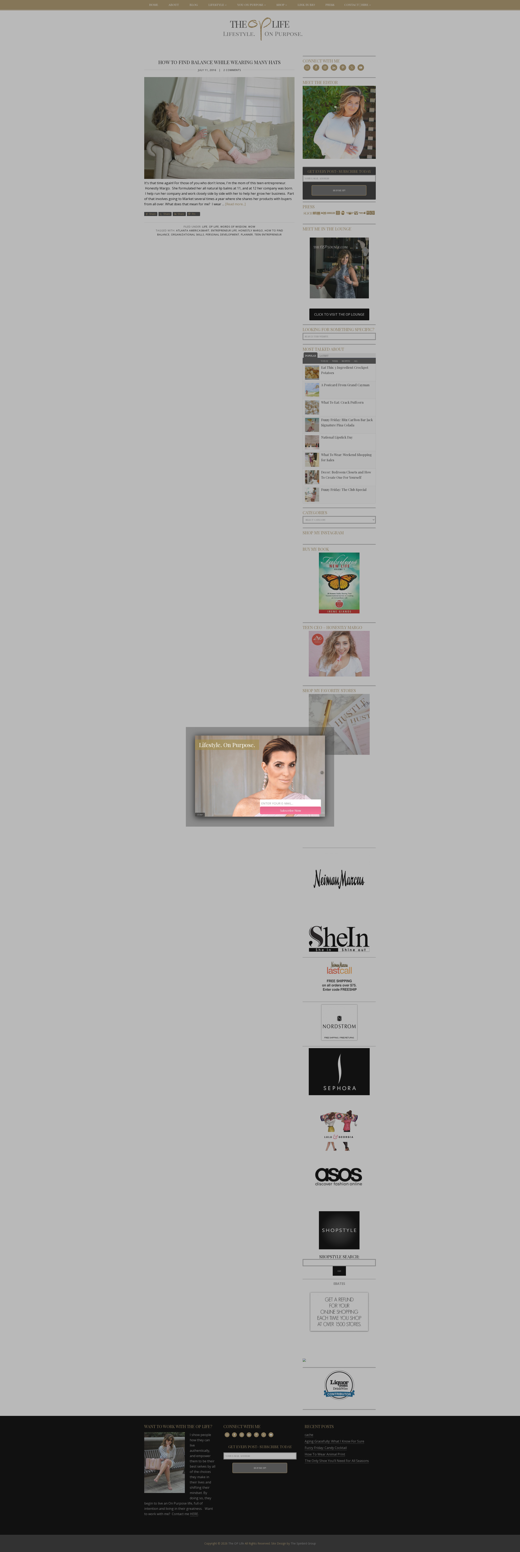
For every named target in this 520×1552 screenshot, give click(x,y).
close (200, 814)
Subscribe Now (290, 810)
